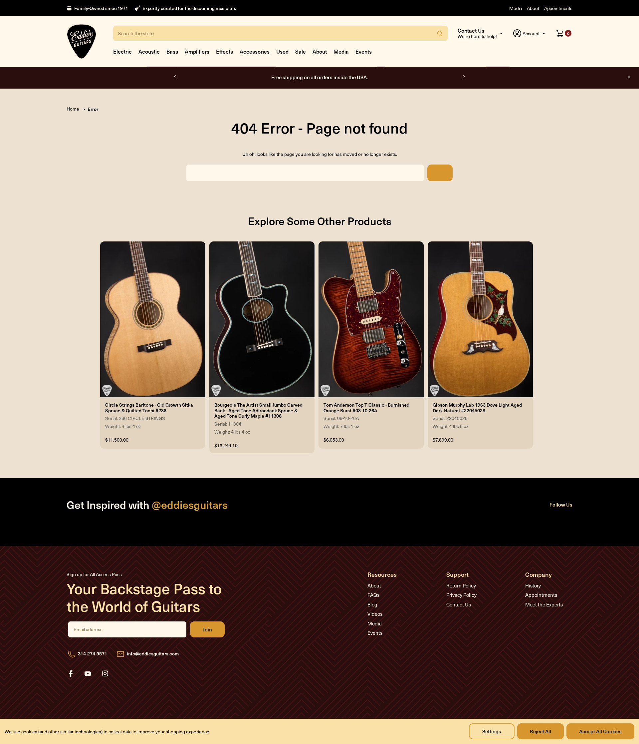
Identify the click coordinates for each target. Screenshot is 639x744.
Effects (224, 51)
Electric (122, 51)
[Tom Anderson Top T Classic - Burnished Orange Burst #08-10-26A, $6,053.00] (371, 319)
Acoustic (149, 51)
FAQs (373, 594)
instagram (105, 674)
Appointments (558, 8)
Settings (491, 731)
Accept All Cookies (600, 731)
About (533, 8)
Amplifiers (197, 51)
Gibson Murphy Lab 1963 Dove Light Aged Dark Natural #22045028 (477, 408)
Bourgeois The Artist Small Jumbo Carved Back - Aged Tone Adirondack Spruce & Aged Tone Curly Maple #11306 (258, 410)
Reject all (540, 731)
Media (515, 8)
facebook (71, 674)
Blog (372, 604)
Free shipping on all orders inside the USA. (319, 77)
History (533, 585)
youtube (88, 674)
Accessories (255, 51)
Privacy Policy (461, 594)
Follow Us (560, 504)
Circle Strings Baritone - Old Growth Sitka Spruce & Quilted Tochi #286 (149, 408)
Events (363, 51)
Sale (300, 51)
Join (207, 629)
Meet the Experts (544, 604)
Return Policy (461, 585)
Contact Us (458, 604)
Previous (175, 77)
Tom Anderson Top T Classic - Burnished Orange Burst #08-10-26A (366, 408)
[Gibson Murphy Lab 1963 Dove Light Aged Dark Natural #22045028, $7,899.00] (480, 319)
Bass (172, 51)
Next (463, 77)
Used (282, 51)
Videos (374, 613)
